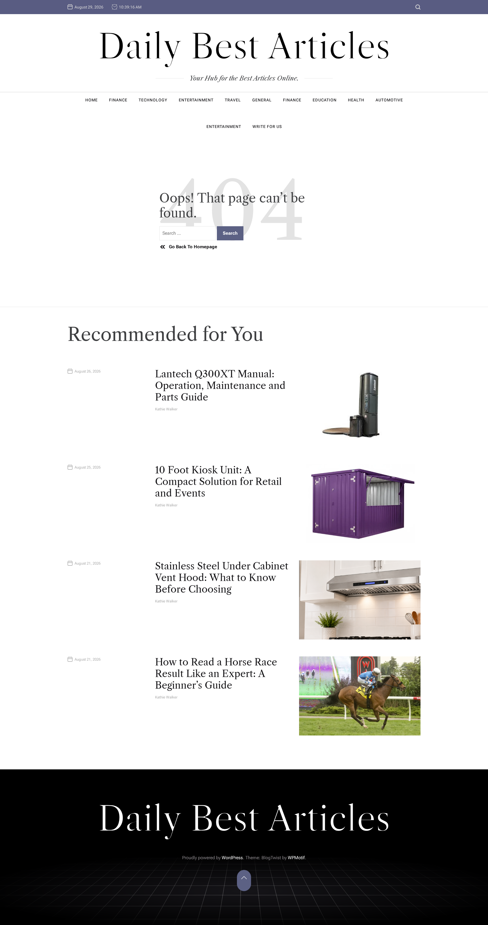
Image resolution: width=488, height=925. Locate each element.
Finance (118, 100)
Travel (233, 100)
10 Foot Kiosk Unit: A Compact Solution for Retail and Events (218, 481)
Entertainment (196, 100)
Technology (153, 100)
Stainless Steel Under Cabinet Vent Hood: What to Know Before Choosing (221, 577)
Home (91, 100)
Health (356, 100)
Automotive (389, 100)
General (262, 100)
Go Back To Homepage (193, 246)
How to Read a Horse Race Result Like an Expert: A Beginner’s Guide (216, 673)
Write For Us (267, 126)
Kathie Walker (166, 409)
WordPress (232, 857)
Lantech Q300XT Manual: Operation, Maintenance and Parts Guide (220, 385)
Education (325, 100)
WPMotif (296, 857)
